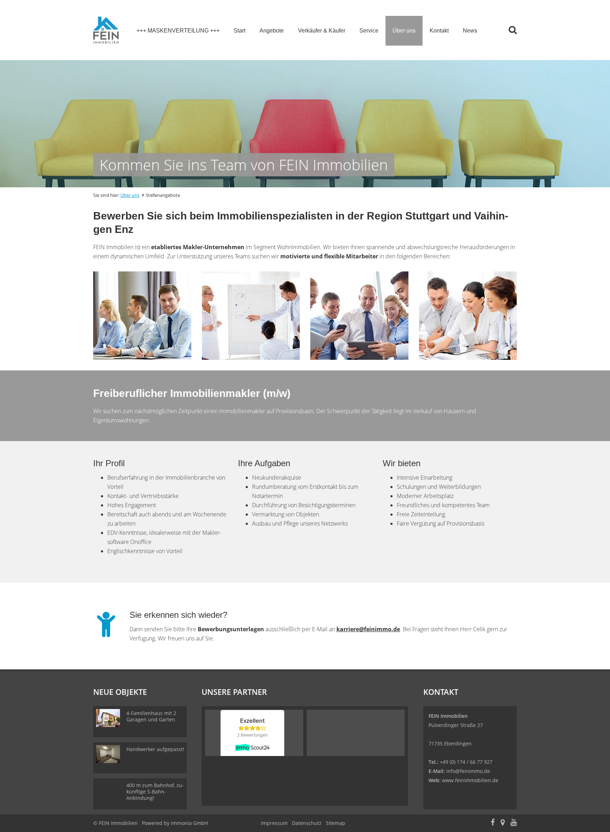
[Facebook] (493, 823)
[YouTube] (513, 823)
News (470, 31)
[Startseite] (106, 30)
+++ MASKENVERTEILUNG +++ (178, 31)
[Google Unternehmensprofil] (503, 823)
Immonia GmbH (189, 823)
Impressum (274, 823)
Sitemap (335, 823)
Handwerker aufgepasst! (155, 749)
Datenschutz (307, 823)
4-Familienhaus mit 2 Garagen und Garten (151, 716)
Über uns (404, 31)
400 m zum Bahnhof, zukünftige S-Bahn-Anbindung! (155, 791)
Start (239, 31)
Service (368, 31)
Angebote (271, 31)
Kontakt (439, 31)
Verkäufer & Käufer (321, 31)
